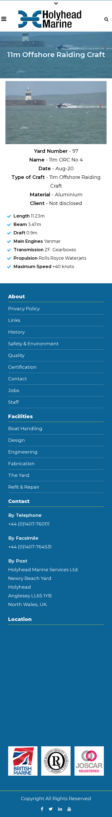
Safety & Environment (33, 343)
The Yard (18, 475)
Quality (16, 355)
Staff (13, 402)
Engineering (23, 452)
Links (14, 320)
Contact (17, 378)
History (16, 332)
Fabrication (21, 463)
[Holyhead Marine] (50, 19)
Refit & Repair (23, 487)
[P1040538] (56, 112)
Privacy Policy (24, 308)
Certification (22, 367)
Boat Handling (25, 428)
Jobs (13, 390)
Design (16, 440)
